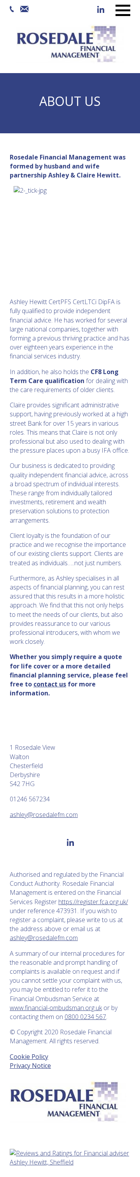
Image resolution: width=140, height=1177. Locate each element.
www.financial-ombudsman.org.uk (56, 1007)
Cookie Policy (29, 1056)
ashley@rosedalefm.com (44, 814)
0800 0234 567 (85, 1016)
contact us (49, 684)
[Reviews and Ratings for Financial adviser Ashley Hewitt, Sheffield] (70, 1162)
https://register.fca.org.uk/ (93, 902)
